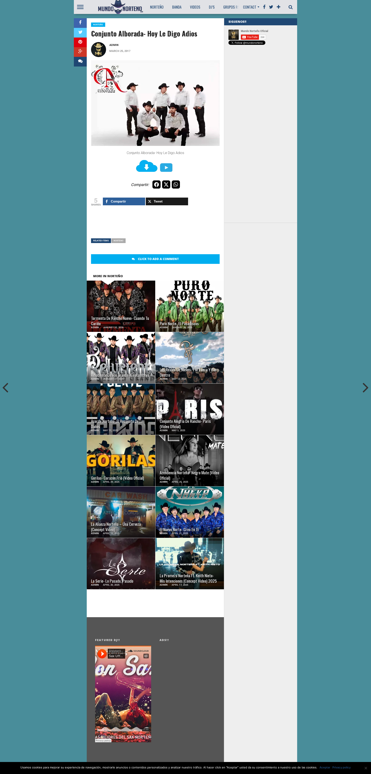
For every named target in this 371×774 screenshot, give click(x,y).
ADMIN (114, 45)
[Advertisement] (169, 224)
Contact (249, 7)
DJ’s (212, 7)
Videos (195, 7)
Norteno (118, 240)
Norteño (157, 7)
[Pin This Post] (80, 42)
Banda (176, 7)
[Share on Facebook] (80, 23)
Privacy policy (341, 767)
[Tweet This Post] (80, 33)
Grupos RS (231, 7)
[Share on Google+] (80, 52)
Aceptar (324, 767)
